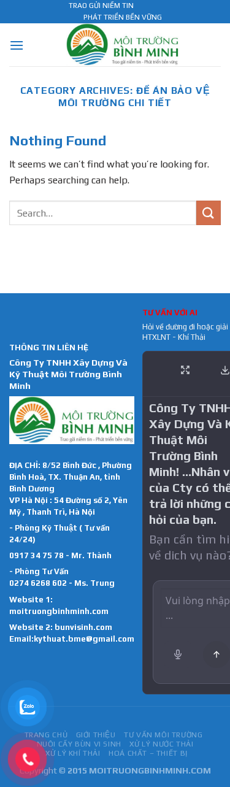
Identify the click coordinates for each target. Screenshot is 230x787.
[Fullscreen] (185, 369)
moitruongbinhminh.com (59, 611)
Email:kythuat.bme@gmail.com (71, 638)
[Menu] (16, 45)
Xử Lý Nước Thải (161, 744)
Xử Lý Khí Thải (73, 753)
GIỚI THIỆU (96, 735)
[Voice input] (177, 654)
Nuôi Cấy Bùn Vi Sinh (79, 744)
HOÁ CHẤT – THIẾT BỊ (148, 753)
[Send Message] (216, 654)
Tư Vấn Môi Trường (163, 735)
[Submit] (208, 213)
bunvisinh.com (83, 627)
